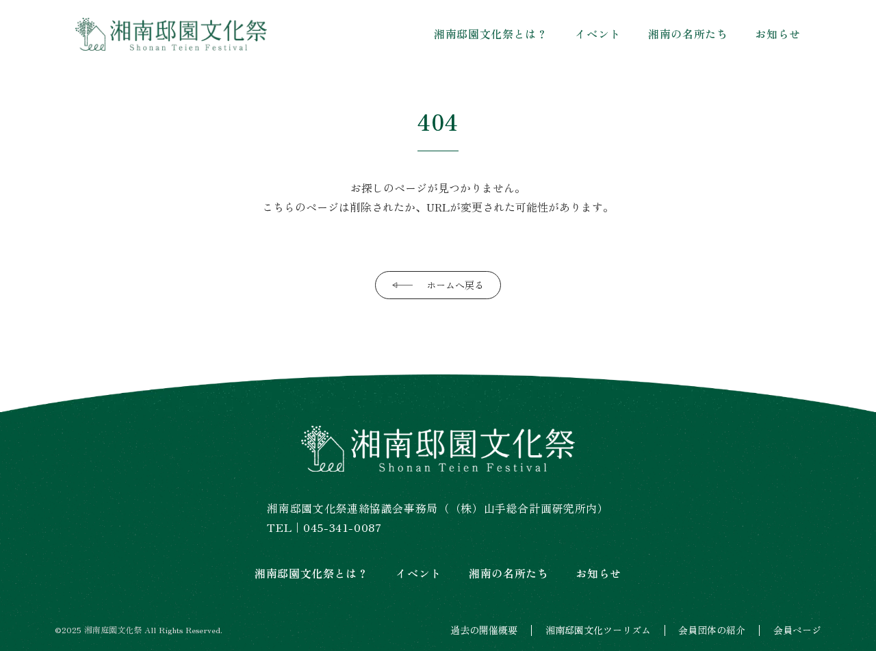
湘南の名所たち (687, 33)
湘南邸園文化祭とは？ (491, 33)
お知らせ (778, 33)
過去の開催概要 (483, 630)
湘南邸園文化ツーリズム (598, 630)
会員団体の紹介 (711, 630)
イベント (598, 33)
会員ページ (797, 630)
